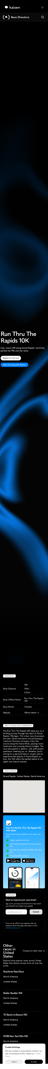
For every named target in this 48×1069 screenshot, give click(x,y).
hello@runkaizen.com (13, 928)
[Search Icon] (42, 17)
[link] (13, 7)
